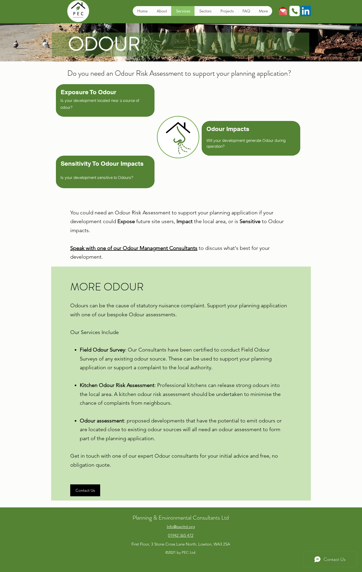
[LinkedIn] (306, 11)
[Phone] (294, 11)
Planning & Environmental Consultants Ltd (181, 518)
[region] (105, 188)
